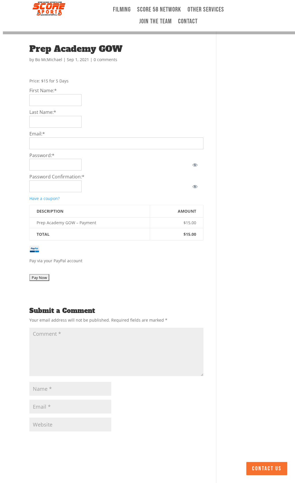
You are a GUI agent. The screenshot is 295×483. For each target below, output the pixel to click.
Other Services (206, 10)
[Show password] (195, 165)
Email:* (37, 134)
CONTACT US (266, 468)
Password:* (41, 155)
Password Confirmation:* (56, 176)
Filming (122, 10)
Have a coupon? (44, 198)
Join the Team (155, 21)
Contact (188, 21)
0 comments (105, 59)
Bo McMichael (48, 59)
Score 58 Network (159, 10)
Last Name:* (42, 112)
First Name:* (43, 90)
